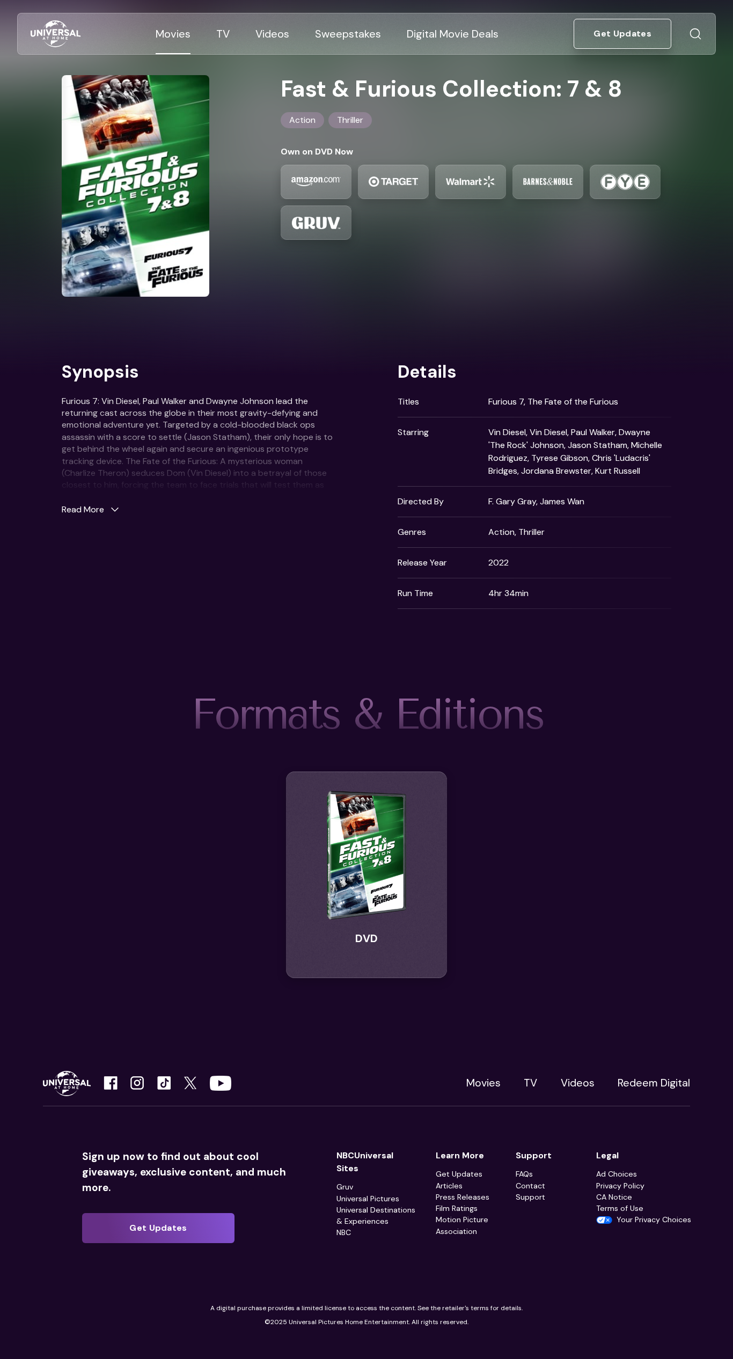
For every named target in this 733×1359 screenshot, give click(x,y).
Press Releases (462, 1197)
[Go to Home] (55, 34)
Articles (449, 1186)
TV (530, 1083)
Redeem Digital (654, 1083)
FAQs (524, 1174)
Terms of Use (619, 1208)
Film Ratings (457, 1208)
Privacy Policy (620, 1186)
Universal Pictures (367, 1198)
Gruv (344, 1187)
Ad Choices (616, 1174)
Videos (578, 1083)
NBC (343, 1232)
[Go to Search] (695, 34)
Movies (483, 1083)
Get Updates (459, 1174)
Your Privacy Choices (654, 1219)
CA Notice (614, 1197)
